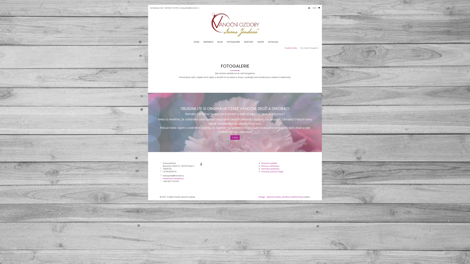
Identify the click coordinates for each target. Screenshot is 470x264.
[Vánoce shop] (235, 24)
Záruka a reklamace (270, 166)
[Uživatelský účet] (309, 8)
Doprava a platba (269, 163)
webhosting (297, 197)
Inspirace (208, 42)
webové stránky (274, 197)
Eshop (261, 42)
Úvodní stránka (291, 48)
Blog (220, 42)
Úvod (196, 42)
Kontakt (248, 42)
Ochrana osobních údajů (272, 171)
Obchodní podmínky (270, 168)
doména (286, 197)
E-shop (235, 137)
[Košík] (319, 8)
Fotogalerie (233, 42)
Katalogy (273, 42)
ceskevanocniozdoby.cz (173, 178)
